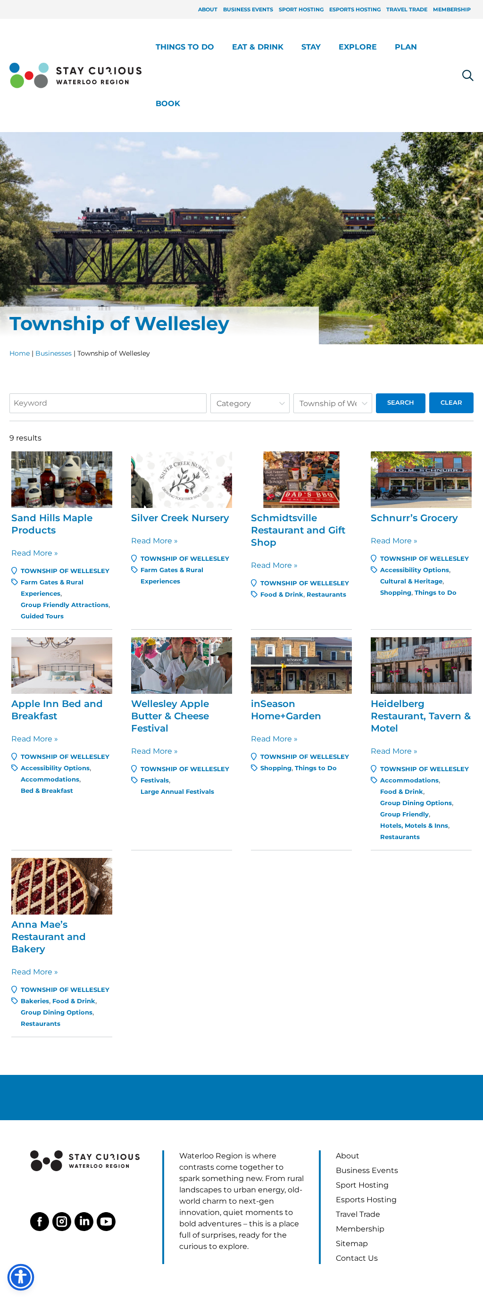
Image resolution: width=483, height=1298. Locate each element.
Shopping (395, 592)
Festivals (155, 780)
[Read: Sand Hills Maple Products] (61, 478)
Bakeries (35, 1001)
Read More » (34, 553)
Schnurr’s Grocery (414, 518)
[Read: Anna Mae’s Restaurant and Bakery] (61, 885)
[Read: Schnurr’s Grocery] (421, 478)
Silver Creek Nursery (180, 518)
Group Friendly (404, 814)
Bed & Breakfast (47, 790)
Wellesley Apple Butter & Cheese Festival (170, 716)
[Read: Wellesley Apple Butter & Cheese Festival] (181, 664)
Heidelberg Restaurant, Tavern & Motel (421, 716)
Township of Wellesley (65, 570)
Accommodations (50, 779)
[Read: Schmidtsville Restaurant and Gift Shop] (301, 478)
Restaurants (326, 594)
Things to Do (436, 592)
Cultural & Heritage (411, 581)
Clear (451, 402)
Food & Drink (281, 594)
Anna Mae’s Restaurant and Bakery (48, 937)
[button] (218, 47)
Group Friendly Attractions (64, 604)
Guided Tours (42, 616)
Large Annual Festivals (177, 791)
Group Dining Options (416, 803)
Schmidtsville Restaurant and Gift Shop (298, 530)
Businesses (53, 353)
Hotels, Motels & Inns (414, 825)
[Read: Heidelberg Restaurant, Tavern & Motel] (421, 664)
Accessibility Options (414, 570)
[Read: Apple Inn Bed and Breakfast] (61, 664)
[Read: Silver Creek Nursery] (181, 478)
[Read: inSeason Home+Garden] (301, 664)
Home (19, 353)
